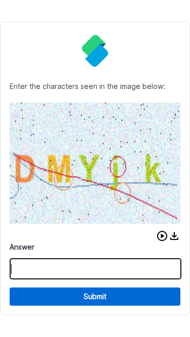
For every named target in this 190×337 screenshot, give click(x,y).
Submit (95, 296)
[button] (162, 236)
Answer (22, 247)
